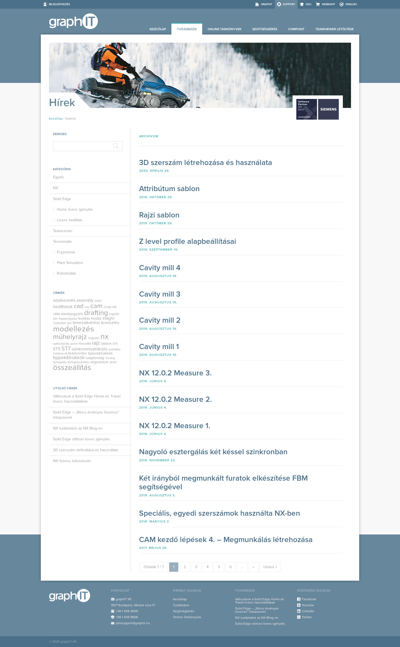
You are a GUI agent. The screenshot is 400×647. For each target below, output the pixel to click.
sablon (106, 343)
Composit (296, 29)
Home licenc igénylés (75, 209)
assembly (85, 300)
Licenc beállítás (69, 220)
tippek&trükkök (100, 353)
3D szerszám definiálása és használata (85, 450)
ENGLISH (351, 4)
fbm (55, 319)
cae (87, 307)
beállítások (63, 306)
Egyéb (58, 177)
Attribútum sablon (169, 188)
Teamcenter (63, 231)
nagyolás (93, 338)
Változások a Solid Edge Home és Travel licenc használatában (87, 399)
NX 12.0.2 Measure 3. (175, 373)
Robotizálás (66, 273)
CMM (56, 314)
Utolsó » (270, 567)
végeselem (99, 362)
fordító (96, 318)
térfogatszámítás (78, 362)
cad (79, 306)
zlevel (112, 362)
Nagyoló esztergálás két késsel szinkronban (213, 451)
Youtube (308, 605)
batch (98, 301)
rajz (96, 343)
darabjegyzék (72, 314)
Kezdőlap (158, 29)
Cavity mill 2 (160, 320)
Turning (110, 358)
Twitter (307, 617)
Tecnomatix (62, 241)
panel (74, 344)
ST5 (56, 349)
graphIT (266, 4)
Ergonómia (66, 252)
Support (289, 4)
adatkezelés (64, 300)
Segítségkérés (264, 29)
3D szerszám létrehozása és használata (205, 162)
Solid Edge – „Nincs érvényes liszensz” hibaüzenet (86, 415)
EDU (308, 4)
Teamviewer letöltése (334, 29)
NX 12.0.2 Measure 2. (175, 399)
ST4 (115, 344)
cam (96, 306)
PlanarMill (85, 344)
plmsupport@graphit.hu (133, 623)
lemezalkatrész (86, 322)
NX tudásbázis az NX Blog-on (78, 428)
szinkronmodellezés (89, 349)
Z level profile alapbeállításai (187, 241)
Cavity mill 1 (159, 346)
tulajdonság (95, 358)
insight (109, 318)
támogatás (60, 362)
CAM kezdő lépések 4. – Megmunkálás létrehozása (226, 539)
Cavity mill (110, 307)
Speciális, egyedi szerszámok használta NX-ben (219, 513)
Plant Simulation (70, 262)
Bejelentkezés (59, 4)
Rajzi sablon (159, 215)
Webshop (328, 4)
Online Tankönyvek (224, 29)
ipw (69, 323)
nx (104, 336)
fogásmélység (68, 319)
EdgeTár (114, 314)
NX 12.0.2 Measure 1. (174, 425)
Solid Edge (62, 199)
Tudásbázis (187, 29)
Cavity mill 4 (159, 267)
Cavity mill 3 (159, 294)
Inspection (59, 323)
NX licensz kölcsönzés (72, 461)
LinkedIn (308, 611)
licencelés (110, 322)
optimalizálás (61, 344)
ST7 (65, 349)
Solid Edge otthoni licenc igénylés (81, 439)
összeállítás (72, 367)
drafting (96, 313)
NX (55, 188)
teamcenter (77, 353)
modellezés (73, 329)
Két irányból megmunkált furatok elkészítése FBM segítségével (223, 483)
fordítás (84, 318)
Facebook (309, 599)
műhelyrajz (70, 336)
